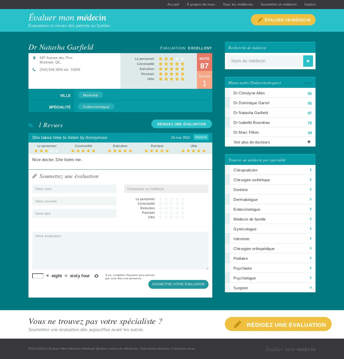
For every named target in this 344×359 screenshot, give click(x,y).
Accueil (173, 4)
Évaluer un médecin (288, 20)
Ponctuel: (148, 74)
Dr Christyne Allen (272, 93)
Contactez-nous (183, 348)
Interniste (241, 239)
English (310, 4)
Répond (201, 137)
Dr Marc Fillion (272, 132)
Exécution (120, 146)
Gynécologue (244, 229)
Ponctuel (157, 146)
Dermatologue (245, 199)
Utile (194, 146)
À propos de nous (201, 4)
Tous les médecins (238, 4)
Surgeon (240, 288)
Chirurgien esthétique (251, 180)
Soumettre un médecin (279, 4)
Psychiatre (242, 268)
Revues (204, 80)
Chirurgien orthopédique (253, 248)
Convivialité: (146, 64)
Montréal (90, 95)
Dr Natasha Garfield (272, 113)
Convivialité (83, 146)
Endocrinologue (96, 107)
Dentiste (240, 190)
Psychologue (244, 278)
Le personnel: (145, 59)
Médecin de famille (249, 219)
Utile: (151, 79)
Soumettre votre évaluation (178, 284)
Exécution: (147, 69)
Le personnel (46, 146)
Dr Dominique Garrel (272, 103)
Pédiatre (240, 258)
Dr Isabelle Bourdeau (272, 122)
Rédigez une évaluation (285, 325)
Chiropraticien (245, 170)
